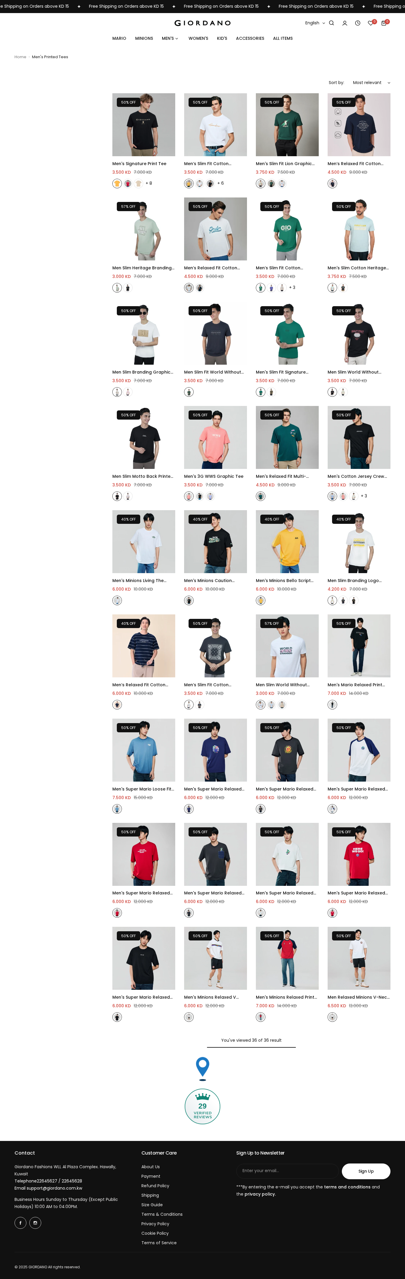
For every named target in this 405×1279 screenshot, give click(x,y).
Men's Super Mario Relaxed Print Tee (284, 789)
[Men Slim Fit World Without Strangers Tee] (215, 333)
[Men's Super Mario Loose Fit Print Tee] (143, 750)
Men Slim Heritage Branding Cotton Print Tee (142, 268)
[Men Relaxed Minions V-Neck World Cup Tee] (359, 958)
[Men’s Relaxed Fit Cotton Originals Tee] (359, 124)
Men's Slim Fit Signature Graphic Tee (281, 372)
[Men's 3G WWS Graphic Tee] (215, 437)
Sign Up (366, 1171)
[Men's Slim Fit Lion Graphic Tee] (287, 124)
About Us (150, 1167)
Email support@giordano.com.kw (48, 1188)
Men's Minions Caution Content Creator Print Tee (212, 581)
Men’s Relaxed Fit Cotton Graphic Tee (210, 268)
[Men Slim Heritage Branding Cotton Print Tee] (143, 228)
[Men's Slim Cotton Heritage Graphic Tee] (359, 228)
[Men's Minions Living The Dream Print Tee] (143, 541)
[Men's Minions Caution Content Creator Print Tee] (215, 541)
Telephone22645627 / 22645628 (48, 1181)
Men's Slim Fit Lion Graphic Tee (284, 164)
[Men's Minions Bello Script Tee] (287, 541)
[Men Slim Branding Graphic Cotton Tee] (143, 333)
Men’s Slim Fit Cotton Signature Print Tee (206, 164)
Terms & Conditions (162, 1214)
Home (20, 57)
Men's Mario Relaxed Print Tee (355, 685)
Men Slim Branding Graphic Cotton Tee (141, 372)
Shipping (150, 1195)
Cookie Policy (155, 1233)
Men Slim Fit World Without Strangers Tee (212, 372)
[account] (344, 23)
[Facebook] (20, 1223)
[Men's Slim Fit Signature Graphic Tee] (287, 333)
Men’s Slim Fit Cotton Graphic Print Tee (278, 268)
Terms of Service (159, 1243)
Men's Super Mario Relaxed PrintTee (213, 789)
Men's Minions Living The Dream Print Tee (138, 581)
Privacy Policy (155, 1224)
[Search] (331, 23)
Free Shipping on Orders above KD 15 (101, 6)
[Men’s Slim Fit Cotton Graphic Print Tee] (287, 228)
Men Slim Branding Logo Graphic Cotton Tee (353, 581)
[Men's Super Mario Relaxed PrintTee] (215, 750)
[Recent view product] (357, 23)
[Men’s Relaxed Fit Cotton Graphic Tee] (215, 228)
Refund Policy (155, 1186)
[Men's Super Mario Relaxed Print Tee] (287, 750)
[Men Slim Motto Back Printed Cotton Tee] (143, 437)
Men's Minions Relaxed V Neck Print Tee (210, 997)
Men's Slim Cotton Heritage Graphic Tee (357, 268)
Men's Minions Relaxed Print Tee (285, 997)
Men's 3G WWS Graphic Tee (213, 476)
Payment (150, 1176)
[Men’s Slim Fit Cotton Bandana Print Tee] (215, 645)
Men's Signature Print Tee (139, 164)
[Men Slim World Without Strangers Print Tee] (287, 645)
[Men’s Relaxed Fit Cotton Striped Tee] (143, 645)
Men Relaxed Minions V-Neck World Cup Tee (358, 997)
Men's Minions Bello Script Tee (283, 581)
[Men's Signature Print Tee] (143, 124)
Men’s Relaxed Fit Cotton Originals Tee (354, 164)
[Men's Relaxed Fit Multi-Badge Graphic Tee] (287, 437)
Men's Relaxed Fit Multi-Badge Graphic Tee (281, 476)
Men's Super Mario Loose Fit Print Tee (141, 789)
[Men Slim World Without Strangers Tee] (359, 333)
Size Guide (152, 1205)
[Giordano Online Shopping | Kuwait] (202, 23)
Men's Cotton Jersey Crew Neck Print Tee (356, 476)
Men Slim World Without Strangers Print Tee (281, 685)
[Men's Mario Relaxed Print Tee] (359, 645)
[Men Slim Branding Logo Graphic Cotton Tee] (359, 541)
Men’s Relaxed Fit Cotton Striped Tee (138, 685)
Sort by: (336, 83)
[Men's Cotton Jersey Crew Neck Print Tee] (359, 437)
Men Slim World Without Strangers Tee (353, 372)
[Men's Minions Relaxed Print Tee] (287, 958)
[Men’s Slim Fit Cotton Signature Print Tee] (215, 124)
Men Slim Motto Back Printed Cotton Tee (142, 476)
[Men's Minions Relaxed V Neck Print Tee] (215, 958)
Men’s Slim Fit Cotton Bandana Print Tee (206, 685)
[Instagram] (35, 1223)
